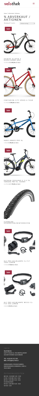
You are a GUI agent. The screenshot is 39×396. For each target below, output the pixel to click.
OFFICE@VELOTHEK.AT (13, 360)
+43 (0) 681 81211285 (12, 358)
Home (5, 13)
